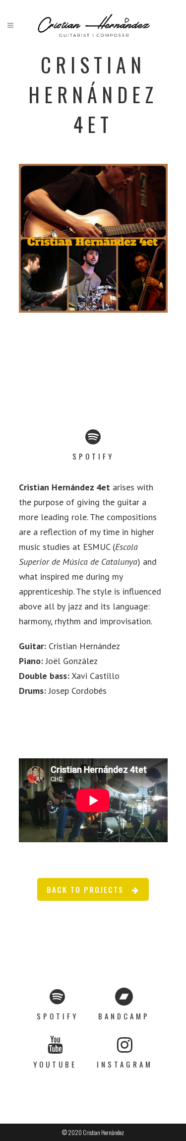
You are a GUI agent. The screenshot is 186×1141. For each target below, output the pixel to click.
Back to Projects (85, 889)
